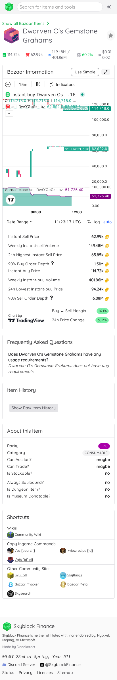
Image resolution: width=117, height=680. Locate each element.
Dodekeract (26, 647)
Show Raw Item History (34, 407)
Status (8, 672)
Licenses (45, 672)
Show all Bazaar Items (23, 23)
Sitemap (65, 672)
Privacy (25, 672)
